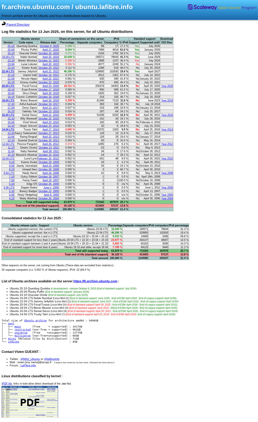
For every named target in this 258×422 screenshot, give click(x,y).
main (18, 326)
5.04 (11, 194)
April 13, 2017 (51, 107)
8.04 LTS (9, 173)
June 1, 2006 (51, 187)
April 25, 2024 (51, 56)
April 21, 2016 (51, 114)
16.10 (11, 111)
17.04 (11, 107)
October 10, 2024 (48, 53)
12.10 (11, 140)
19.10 (11, 89)
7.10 (11, 176)
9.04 (11, 165)
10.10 (11, 154)
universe (21, 332)
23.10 (11, 60)
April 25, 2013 (51, 136)
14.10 (11, 125)
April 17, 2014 (51, 129)
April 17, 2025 (51, 49)
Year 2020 (167, 85)
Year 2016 (167, 114)
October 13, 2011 (49, 147)
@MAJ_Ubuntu (30, 359)
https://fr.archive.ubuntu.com (95, 281)
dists (12, 338)
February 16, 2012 (48, 158)
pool (11, 323)
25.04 (11, 49)
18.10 (11, 96)
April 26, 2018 (51, 100)
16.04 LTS (8, 114)
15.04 (11, 122)
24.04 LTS (8, 56)
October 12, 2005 (48, 191)
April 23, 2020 (51, 85)
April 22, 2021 (51, 78)
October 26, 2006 (48, 183)
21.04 (11, 78)
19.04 (11, 93)
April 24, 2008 (51, 173)
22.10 (11, 67)
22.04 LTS (8, 71)
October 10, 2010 (48, 154)
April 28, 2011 (51, 151)
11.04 (11, 151)
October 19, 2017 (48, 104)
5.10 (11, 191)
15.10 (11, 118)
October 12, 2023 (48, 60)
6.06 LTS (9, 187)
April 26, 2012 (51, 144)
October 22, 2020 (48, 82)
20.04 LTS (8, 85)
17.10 (11, 104)
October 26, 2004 (48, 198)
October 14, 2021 (48, 75)
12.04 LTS (8, 144)
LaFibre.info (28, 365)
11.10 (11, 147)
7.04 (11, 180)
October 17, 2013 (48, 133)
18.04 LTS (8, 100)
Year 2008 (167, 173)
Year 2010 (167, 158)
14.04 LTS (8, 129)
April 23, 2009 (51, 165)
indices (13, 341)
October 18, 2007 (48, 176)
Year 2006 (167, 187)
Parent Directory (18, 24)
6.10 (11, 183)
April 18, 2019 (51, 93)
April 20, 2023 (51, 64)
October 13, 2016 (48, 111)
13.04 (11, 136)
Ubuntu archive (35, 320)
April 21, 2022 (51, 71)
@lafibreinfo (51, 359)
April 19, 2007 (51, 180)
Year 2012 (167, 144)
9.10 (11, 162)
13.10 (11, 133)
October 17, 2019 (48, 89)
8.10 (11, 169)
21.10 (11, 75)
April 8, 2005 (51, 194)
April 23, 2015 (51, 122)
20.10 (11, 82)
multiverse (23, 335)
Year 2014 (167, 129)
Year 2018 (167, 100)
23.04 (11, 64)
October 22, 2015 (48, 118)
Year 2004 (167, 198)
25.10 (11, 46)
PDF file (7, 383)
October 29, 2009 (48, 162)
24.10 (11, 53)
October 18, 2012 (48, 140)
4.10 (11, 198)
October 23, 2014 (48, 125)
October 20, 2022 (48, 67)
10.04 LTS (8, 158)
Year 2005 (167, 194)
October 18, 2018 (48, 96)
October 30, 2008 (48, 169)
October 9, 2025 (49, 46)
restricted (23, 329)
